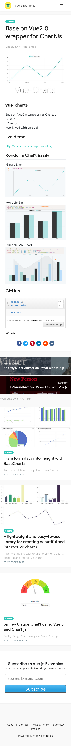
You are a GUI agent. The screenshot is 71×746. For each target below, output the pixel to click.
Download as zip (53, 324)
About (10, 724)
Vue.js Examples (25, 5)
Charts (10, 21)
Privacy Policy (40, 724)
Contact (23, 724)
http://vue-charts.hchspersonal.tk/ (28, 146)
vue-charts (18, 305)
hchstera (16, 301)
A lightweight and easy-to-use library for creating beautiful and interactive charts (34, 541)
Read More (16, 312)
